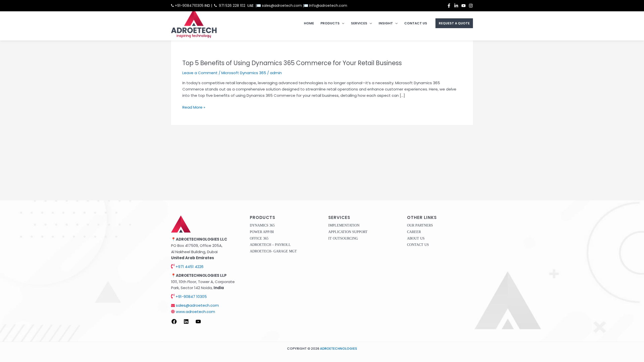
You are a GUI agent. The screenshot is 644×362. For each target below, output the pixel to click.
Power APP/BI (262, 232)
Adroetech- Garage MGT (273, 251)
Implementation (343, 225)
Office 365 (259, 238)
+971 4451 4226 (189, 266)
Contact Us (415, 23)
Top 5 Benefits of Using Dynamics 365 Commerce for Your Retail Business (292, 63)
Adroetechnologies (338, 348)
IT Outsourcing (343, 238)
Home (309, 23)
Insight (386, 23)
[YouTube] (463, 6)
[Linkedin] (456, 6)
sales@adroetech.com (282, 5)
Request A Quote (454, 23)
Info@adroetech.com (328, 5)
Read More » (193, 107)
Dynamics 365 (262, 225)
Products (330, 23)
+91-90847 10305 (191, 296)
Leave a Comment (200, 72)
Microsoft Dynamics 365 (243, 72)
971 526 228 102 (232, 5)
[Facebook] (449, 6)
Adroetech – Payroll (270, 245)
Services (359, 23)
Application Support (348, 232)
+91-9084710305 (189, 5)
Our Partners (420, 225)
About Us (416, 238)
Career (414, 232)
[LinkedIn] (186, 323)
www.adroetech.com (195, 311)
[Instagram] (471, 6)
